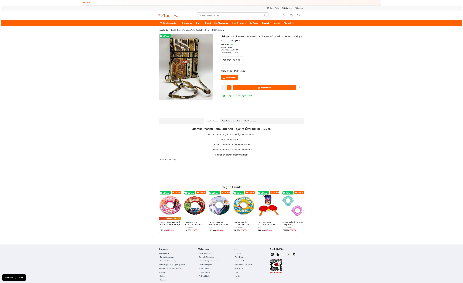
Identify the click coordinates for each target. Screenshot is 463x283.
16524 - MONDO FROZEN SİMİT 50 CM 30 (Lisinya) (218, 223)
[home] (163, 30)
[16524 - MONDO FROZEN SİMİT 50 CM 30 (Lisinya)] (219, 205)
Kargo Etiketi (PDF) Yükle (233, 71)
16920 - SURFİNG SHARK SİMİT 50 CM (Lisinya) (242, 223)
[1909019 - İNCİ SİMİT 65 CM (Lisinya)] (293, 205)
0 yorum (237, 40)
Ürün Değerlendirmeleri (231, 121)
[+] (229, 86)
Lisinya (225, 36)
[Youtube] (278, 254)
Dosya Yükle (230, 78)
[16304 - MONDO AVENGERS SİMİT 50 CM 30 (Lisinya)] (195, 205)
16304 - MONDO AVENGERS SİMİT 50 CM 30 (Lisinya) (193, 223)
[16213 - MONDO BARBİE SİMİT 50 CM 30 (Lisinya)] (170, 205)
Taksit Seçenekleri (250, 121)
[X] (288, 254)
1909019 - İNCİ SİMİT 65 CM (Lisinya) (293, 223)
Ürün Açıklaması (212, 121)
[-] (229, 89)
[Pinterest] (294, 254)
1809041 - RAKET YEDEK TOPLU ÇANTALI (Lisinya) (268, 223)
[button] (264, 87)
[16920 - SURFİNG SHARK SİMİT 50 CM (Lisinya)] (244, 205)
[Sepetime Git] (300, 15)
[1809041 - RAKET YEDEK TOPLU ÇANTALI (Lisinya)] (268, 205)
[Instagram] (272, 254)
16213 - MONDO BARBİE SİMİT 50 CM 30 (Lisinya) (170, 223)
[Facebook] (283, 254)
